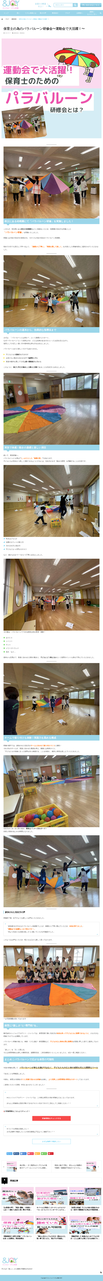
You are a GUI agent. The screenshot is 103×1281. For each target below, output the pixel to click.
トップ (6, 13)
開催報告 (22, 33)
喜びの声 (43, 13)
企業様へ (80, 13)
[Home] (2, 19)
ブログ (67, 13)
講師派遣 (16, 33)
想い (18, 13)
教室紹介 (55, 13)
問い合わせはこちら (90, 5)
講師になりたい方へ (92, 13)
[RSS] (101, 1272)
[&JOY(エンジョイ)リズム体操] (11, 5)
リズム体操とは (30, 13)
